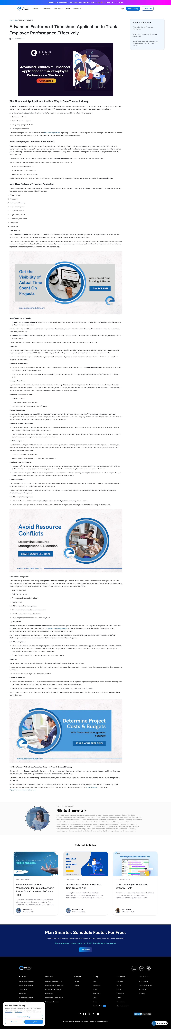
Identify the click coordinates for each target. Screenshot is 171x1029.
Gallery (95, 989)
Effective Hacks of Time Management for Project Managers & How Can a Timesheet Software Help (35, 889)
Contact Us (120, 993)
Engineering (49, 993)
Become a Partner (122, 1006)
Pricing (68, 8)
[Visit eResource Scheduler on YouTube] (98, 1014)
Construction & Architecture (54, 998)
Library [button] (95, 976)
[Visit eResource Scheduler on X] (93, 1014)
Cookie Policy (18, 1012)
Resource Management (26, 981)
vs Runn (76, 985)
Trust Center (121, 1002)
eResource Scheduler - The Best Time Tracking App (84, 886)
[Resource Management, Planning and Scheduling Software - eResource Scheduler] (23, 9)
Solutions (46, 8)
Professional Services (52, 1002)
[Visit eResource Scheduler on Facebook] (84, 1014)
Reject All (14, 1022)
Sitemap (142, 993)
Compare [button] (78, 976)
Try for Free (148, 8)
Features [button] (22, 976)
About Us (120, 981)
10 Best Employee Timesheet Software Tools (131, 886)
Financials (22, 993)
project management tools (57, 628)
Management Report (26, 998)
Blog (16, 20)
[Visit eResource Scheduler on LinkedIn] (80, 1014)
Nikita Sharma (70, 810)
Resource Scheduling (26, 985)
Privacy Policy (8, 1012)
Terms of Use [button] (144, 976)
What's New (96, 993)
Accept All (33, 1022)
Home (11, 20)
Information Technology (53, 989)
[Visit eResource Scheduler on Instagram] (89, 1014)
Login (122, 8)
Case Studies (97, 985)
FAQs (94, 998)
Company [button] (121, 976)
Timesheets (23, 989)
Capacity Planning (25, 1002)
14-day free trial (91, 787)
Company (76, 8)
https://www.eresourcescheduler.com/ (23, 790)
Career (119, 998)
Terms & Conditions (145, 985)
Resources (57, 8)
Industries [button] (49, 976)
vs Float (76, 981)
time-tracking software (52, 133)
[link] (35, 883)
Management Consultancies (54, 985)
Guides (95, 1002)
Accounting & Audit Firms (53, 981)
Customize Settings (24, 1017)
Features (36, 8)
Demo (119, 985)
